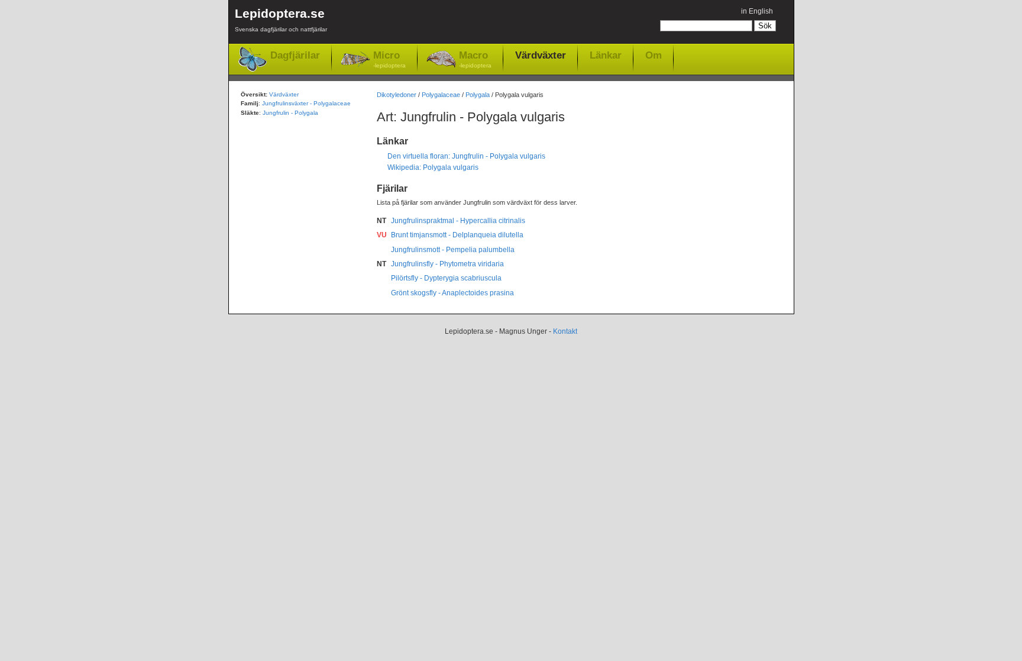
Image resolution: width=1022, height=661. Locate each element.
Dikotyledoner (396, 94)
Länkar (606, 55)
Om (653, 55)
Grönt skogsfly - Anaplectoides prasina (452, 293)
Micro (389, 59)
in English (757, 11)
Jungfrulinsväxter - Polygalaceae (306, 103)
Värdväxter (540, 55)
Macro (475, 59)
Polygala (477, 94)
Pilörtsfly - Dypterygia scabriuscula (446, 278)
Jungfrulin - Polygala (290, 112)
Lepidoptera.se (281, 20)
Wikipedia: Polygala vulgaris (432, 167)
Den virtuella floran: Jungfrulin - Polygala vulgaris (466, 156)
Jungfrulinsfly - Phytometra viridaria (447, 264)
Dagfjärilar (295, 55)
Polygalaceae (441, 94)
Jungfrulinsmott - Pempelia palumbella (453, 250)
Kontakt (565, 331)
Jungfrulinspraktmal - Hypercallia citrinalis (458, 221)
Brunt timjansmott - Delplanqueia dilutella (457, 235)
